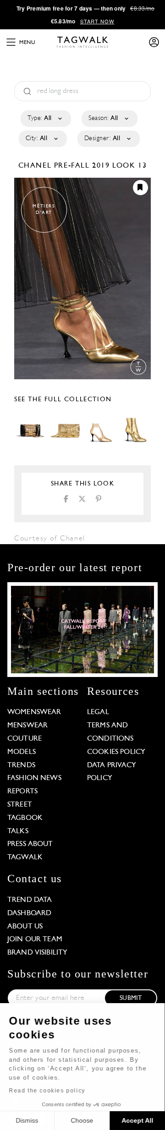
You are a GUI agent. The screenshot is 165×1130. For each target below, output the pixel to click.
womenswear (34, 712)
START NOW (97, 21)
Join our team (34, 939)
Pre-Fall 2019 (82, 165)
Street (19, 804)
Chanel (36, 165)
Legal (98, 712)
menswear (27, 725)
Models (21, 752)
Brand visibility (37, 952)
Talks (17, 831)
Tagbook (25, 818)
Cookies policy (116, 752)
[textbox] (45, 119)
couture (24, 738)
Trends (21, 765)
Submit (131, 998)
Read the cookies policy (47, 1090)
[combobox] (45, 119)
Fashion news (34, 778)
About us (25, 926)
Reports (22, 791)
